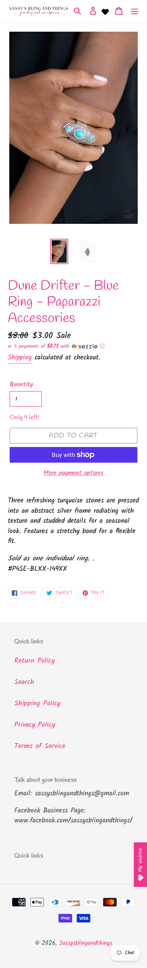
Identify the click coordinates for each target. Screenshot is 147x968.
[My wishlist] (105, 11)
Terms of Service (39, 746)
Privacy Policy (34, 725)
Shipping (20, 357)
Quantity (21, 384)
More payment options (73, 473)
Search (24, 682)
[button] (73, 346)
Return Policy (34, 661)
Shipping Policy (37, 703)
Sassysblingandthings (85, 943)
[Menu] (134, 11)
